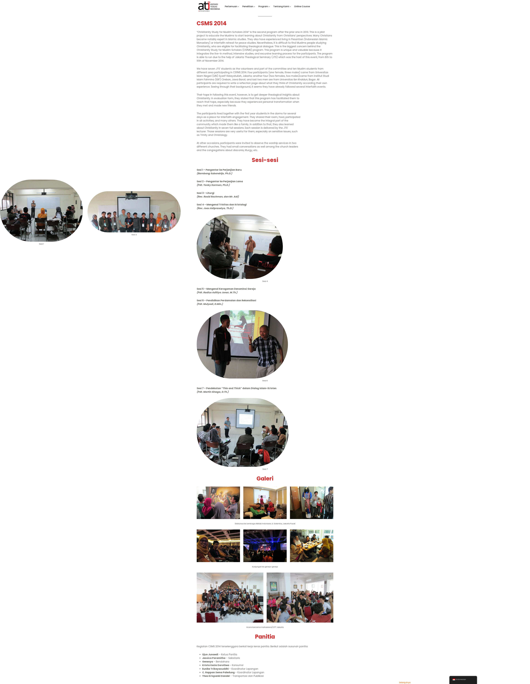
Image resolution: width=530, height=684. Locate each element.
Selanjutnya (404, 682)
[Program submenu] (269, 6)
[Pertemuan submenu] (238, 6)
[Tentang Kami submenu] (290, 6)
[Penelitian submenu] (254, 6)
